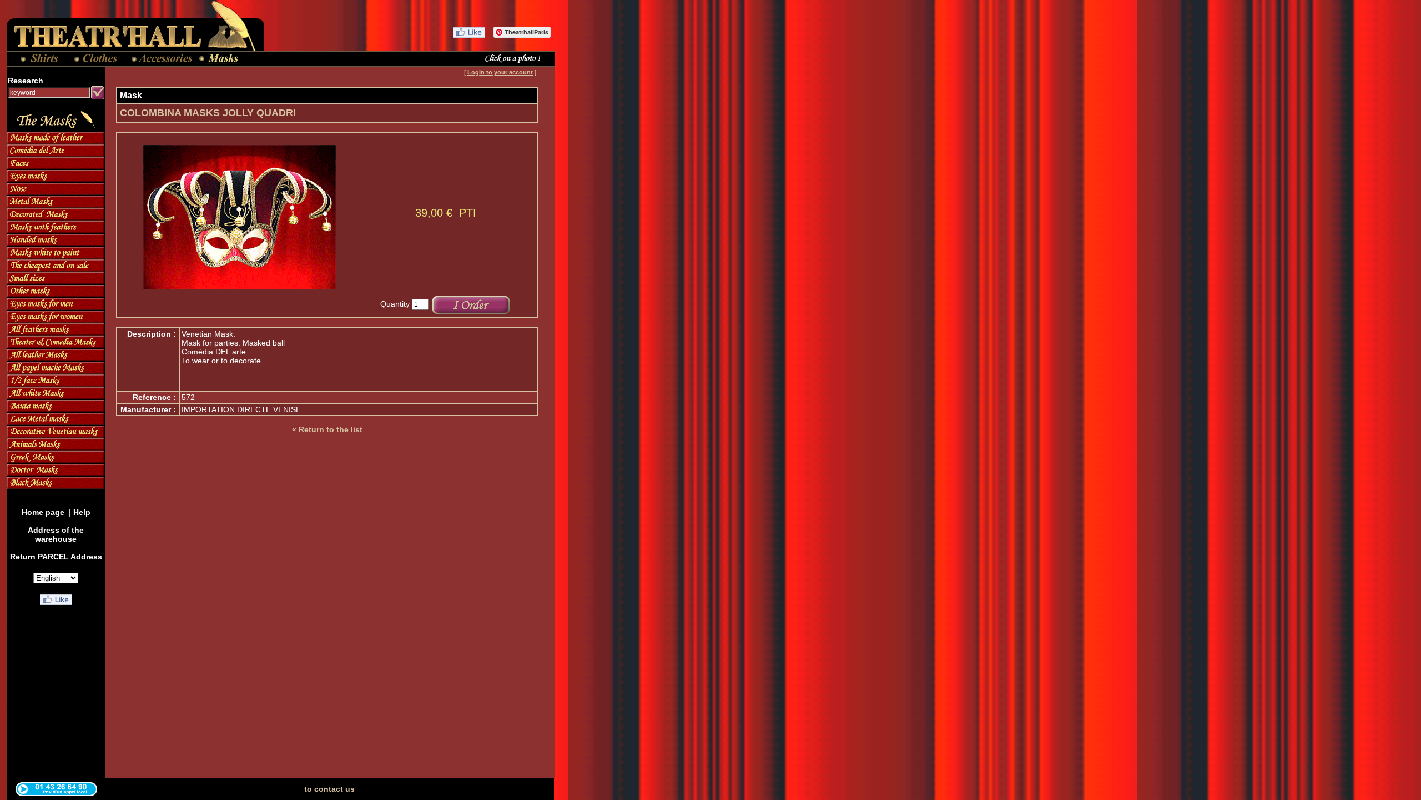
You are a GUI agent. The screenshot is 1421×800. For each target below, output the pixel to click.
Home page (44, 512)
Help (81, 512)
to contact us (329, 788)
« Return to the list (327, 429)
